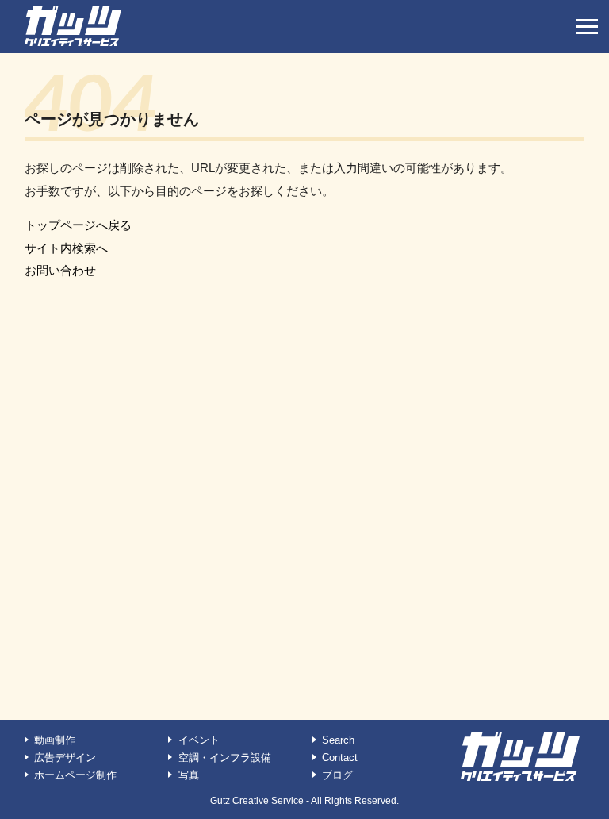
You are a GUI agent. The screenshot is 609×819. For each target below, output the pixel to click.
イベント (199, 740)
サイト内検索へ (66, 248)
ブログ (337, 775)
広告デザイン (65, 757)
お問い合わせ (60, 270)
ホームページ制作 (75, 775)
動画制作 (54, 740)
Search (338, 740)
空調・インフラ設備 (224, 757)
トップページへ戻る (78, 225)
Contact (340, 757)
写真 (188, 775)
